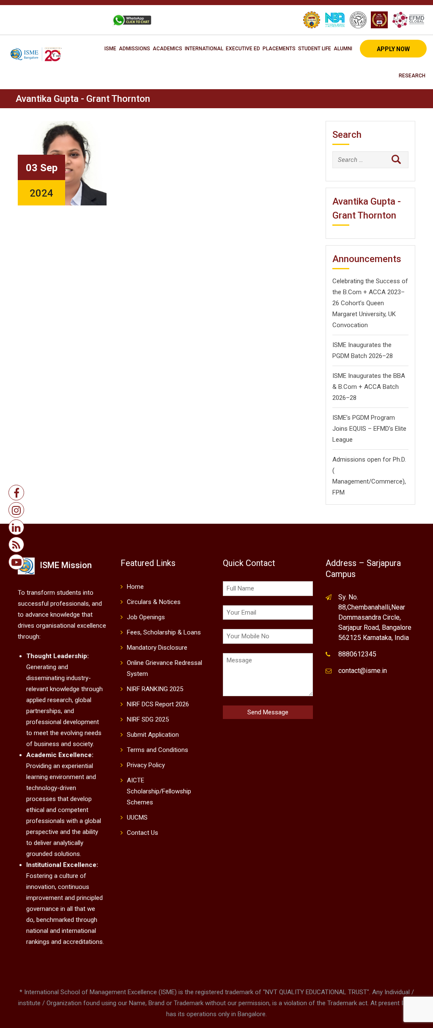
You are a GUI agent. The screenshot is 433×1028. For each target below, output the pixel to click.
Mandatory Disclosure (157, 647)
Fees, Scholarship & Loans (164, 632)
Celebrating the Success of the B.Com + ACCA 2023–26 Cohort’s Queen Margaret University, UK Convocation (370, 303)
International (204, 49)
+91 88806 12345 (41, 19)
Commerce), (388, 481)
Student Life (314, 49)
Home (135, 587)
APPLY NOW (393, 49)
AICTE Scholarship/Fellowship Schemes (159, 791)
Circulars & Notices (154, 602)
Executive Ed (243, 49)
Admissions (134, 49)
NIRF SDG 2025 (148, 719)
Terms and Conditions (157, 750)
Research (412, 76)
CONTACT (88, 19)
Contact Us (142, 833)
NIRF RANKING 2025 (155, 689)
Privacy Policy (146, 765)
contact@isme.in (362, 671)
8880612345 (357, 654)
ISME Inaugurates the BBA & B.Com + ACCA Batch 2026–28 (368, 387)
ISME (110, 49)
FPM (338, 492)
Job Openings (146, 617)
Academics (167, 49)
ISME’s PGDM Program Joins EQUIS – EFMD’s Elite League (369, 428)
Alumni (343, 49)
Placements (279, 49)
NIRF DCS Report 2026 (158, 704)
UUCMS (137, 817)
